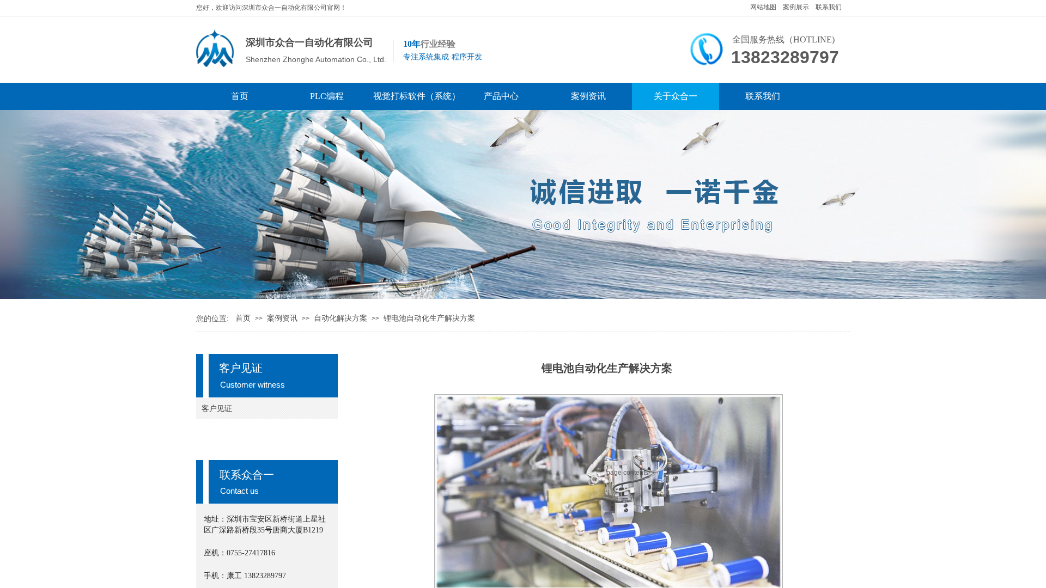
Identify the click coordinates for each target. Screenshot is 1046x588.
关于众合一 (675, 96)
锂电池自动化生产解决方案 (429, 318)
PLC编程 (327, 96)
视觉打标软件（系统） (414, 96)
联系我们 (762, 96)
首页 (239, 96)
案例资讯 (588, 96)
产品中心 (501, 96)
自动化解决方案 (340, 318)
